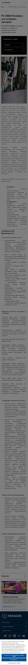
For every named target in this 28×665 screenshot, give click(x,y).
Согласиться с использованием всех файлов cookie (14, 656)
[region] (14, 652)
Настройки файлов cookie (14, 663)
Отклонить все (14, 659)
